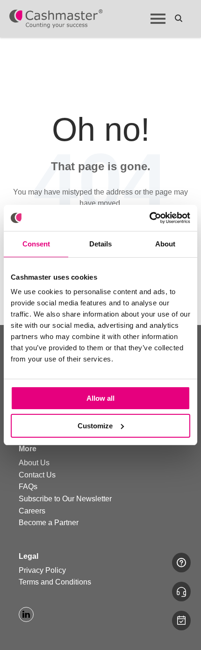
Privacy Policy (42, 570)
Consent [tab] (36, 244)
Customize (95, 426)
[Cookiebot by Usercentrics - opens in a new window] (149, 218)
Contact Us (37, 475)
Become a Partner (49, 523)
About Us (34, 463)
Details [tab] (100, 244)
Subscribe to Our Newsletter (65, 499)
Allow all (100, 398)
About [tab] (165, 244)
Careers (32, 511)
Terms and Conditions (55, 582)
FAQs (28, 487)
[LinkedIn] (26, 614)
